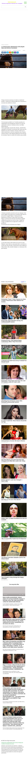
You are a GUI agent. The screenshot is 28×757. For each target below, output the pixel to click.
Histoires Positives (17, 50)
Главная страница (4, 44)
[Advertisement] (14, 26)
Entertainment (12, 2)
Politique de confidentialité (6, 742)
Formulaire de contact (9, 743)
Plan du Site (15, 742)
